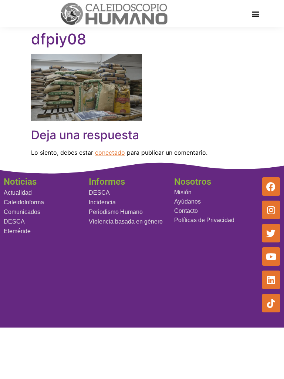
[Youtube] (271, 256)
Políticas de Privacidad (204, 220)
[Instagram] (271, 210)
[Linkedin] (271, 280)
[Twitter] (271, 233)
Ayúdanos (187, 201)
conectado (110, 152)
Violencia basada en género (126, 221)
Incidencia (102, 202)
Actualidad (18, 193)
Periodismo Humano (116, 212)
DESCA (14, 221)
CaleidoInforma (24, 202)
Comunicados (22, 212)
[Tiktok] (271, 303)
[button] (256, 13)
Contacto (186, 211)
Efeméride (17, 231)
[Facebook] (271, 186)
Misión (183, 192)
